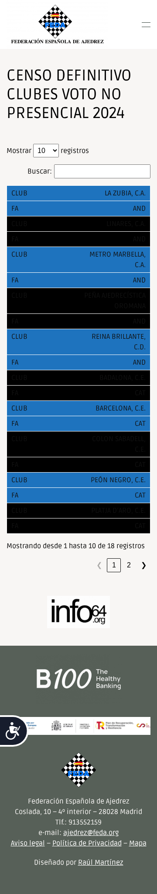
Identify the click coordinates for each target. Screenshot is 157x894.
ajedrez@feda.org (91, 832)
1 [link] (114, 565)
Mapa (138, 843)
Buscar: (39, 171)
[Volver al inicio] (57, 24)
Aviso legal (28, 843)
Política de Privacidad (87, 843)
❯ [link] (144, 565)
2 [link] (129, 565)
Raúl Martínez (100, 862)
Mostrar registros (48, 150)
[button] (146, 24)
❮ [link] (99, 565)
